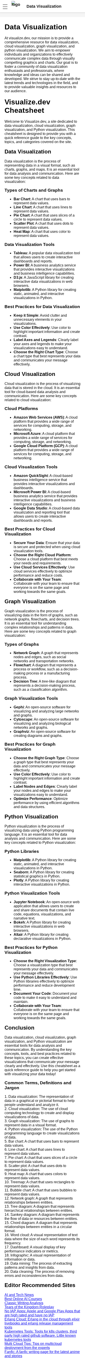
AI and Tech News (19, 1295)
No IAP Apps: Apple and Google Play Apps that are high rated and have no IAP (42, 1313)
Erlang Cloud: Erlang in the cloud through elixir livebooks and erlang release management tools (42, 1323)
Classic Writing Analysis (24, 1303)
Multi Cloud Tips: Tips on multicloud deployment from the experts (33, 1346)
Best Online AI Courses (23, 1299)
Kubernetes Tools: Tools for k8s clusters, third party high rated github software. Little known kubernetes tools (41, 1335)
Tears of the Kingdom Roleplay (29, 1307)
